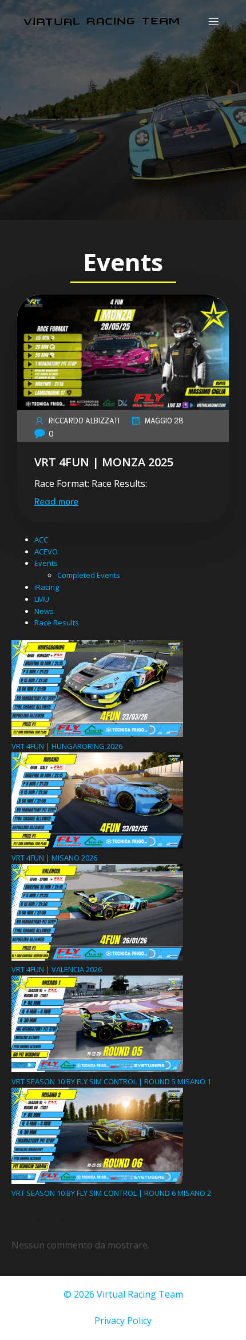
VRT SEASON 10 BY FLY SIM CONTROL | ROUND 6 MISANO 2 (111, 1193)
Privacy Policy (123, 1320)
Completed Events (88, 575)
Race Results (56, 622)
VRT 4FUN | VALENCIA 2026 (56, 969)
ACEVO (46, 551)
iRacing (46, 587)
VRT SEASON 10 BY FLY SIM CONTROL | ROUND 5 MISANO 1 (111, 1081)
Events (46, 563)
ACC (41, 539)
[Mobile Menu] (213, 21)
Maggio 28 (164, 420)
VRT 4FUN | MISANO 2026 (54, 858)
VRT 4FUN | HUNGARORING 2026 (66, 746)
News (44, 611)
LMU (41, 599)
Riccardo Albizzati (84, 420)
